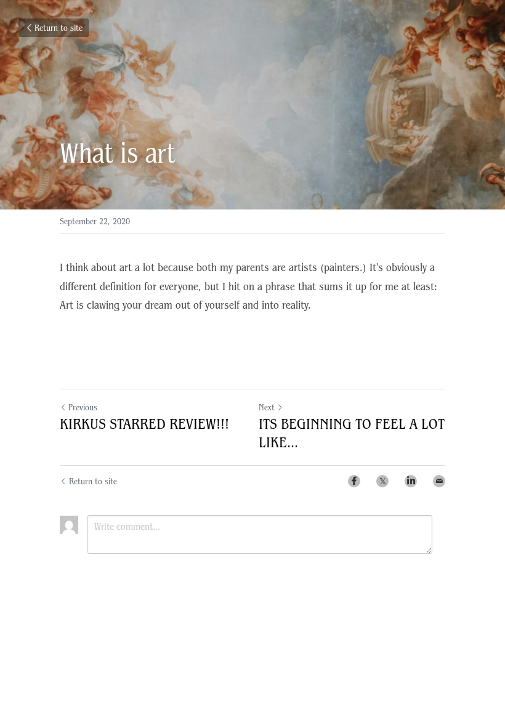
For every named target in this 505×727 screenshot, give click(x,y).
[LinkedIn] (411, 481)
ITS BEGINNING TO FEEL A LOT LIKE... (352, 433)
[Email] (439, 481)
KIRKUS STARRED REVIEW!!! (144, 424)
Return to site (58, 28)
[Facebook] (354, 481)
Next (267, 407)
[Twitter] (382, 481)
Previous (82, 407)
